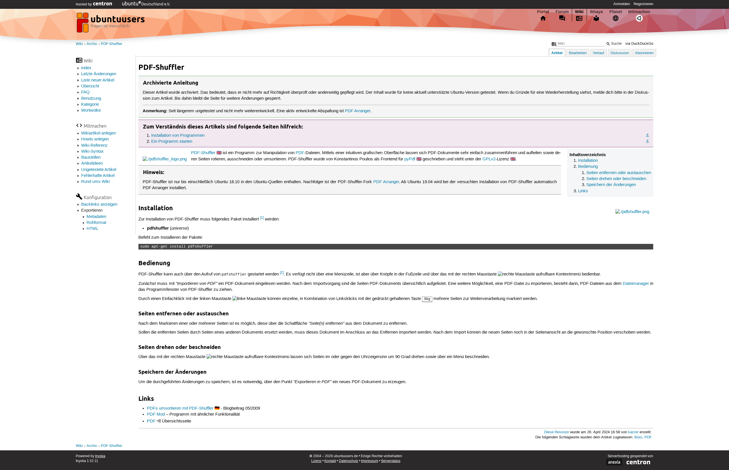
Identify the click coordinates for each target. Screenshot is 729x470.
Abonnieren (644, 53)
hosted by (84, 4)
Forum (562, 12)
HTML (92, 228)
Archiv (92, 44)
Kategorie (90, 104)
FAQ (85, 92)
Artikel (557, 52)
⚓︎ (647, 135)
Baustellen (91, 157)
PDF (300, 153)
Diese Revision (556, 432)
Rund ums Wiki (95, 181)
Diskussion (620, 53)
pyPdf (409, 159)
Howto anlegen (95, 139)
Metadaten (96, 216)
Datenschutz (348, 461)
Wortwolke (91, 110)
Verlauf (598, 53)
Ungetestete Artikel (98, 169)
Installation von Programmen (177, 135)
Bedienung (588, 166)
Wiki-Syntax (92, 151)
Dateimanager (636, 283)
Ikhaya (596, 12)
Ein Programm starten (171, 141)
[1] (262, 218)
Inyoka (100, 456)
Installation (588, 160)
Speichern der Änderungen (611, 184)
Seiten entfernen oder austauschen (618, 172)
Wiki (579, 12)
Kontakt (330, 461)
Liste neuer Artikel (97, 80)
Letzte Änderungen (98, 74)
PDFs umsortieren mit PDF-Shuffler (180, 408)
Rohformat (96, 222)
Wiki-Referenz (94, 145)
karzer (633, 432)
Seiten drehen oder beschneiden (616, 178)
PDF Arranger (357, 111)
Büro (638, 437)
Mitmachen (639, 12)
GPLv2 (488, 159)
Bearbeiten (578, 53)
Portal (543, 12)
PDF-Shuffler (111, 44)
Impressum (369, 461)
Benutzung (91, 98)
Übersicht (90, 86)
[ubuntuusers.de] (111, 24)
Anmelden (621, 4)
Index (86, 68)
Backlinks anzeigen (99, 204)
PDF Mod (156, 414)
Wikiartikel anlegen (98, 133)
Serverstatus (390, 461)
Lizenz (316, 461)
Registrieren (643, 4)
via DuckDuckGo (639, 44)
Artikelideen (92, 163)
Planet (615, 12)
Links (583, 191)
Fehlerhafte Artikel (97, 175)
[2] (282, 273)
